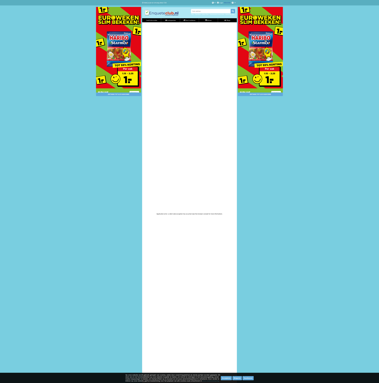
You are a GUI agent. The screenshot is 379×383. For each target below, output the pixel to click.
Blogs (228, 20)
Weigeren (237, 378)
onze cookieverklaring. (210, 381)
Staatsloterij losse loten (217, 14)
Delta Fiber (205, 14)
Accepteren (226, 378)
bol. (233, 14)
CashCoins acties (151, 20)
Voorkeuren (248, 378)
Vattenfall (228, 14)
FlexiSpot (198, 14)
